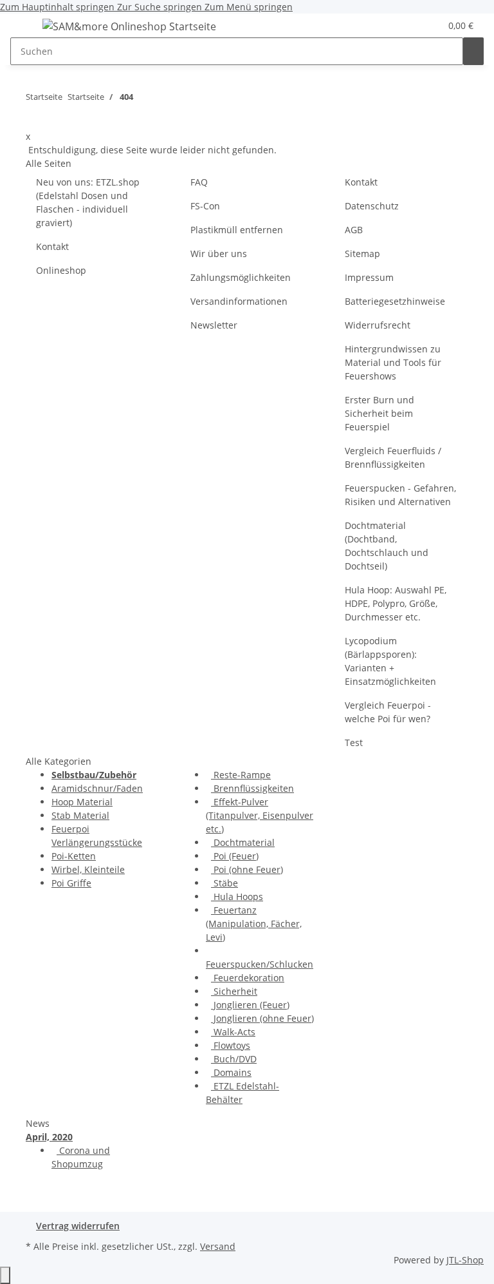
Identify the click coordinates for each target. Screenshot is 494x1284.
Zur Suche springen (161, 7)
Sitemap (362, 253)
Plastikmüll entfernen (236, 230)
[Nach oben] (5, 1275)
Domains (231, 1072)
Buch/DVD (234, 1059)
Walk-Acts (233, 1032)
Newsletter (213, 325)
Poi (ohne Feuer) (247, 869)
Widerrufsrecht (377, 325)
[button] (425, 25)
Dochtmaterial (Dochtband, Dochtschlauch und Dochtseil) (386, 545)
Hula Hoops (237, 896)
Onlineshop (61, 270)
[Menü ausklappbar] (26, 28)
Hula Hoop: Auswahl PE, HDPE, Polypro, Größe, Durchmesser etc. (395, 603)
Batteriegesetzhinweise (395, 301)
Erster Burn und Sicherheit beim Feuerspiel (379, 413)
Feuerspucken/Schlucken (259, 964)
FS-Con (205, 206)
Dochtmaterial (243, 842)
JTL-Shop (465, 1260)
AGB (354, 230)
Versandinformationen (239, 301)
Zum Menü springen (249, 7)
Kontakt (52, 246)
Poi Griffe (71, 883)
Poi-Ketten (73, 856)
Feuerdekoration (247, 978)
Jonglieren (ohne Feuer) (262, 1018)
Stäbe (224, 883)
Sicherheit (234, 991)
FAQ (199, 182)
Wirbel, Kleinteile (88, 869)
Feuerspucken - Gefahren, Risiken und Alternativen (400, 495)
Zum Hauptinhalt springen (58, 7)
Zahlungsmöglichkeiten (240, 277)
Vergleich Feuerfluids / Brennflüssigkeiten (393, 457)
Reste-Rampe (241, 775)
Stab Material (80, 815)
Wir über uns (218, 253)
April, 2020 (49, 1137)
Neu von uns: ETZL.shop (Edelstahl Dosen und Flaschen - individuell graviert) (88, 202)
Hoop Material (82, 802)
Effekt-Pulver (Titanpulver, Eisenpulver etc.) (259, 815)
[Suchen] (473, 51)
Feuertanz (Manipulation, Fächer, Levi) (254, 923)
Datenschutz (372, 206)
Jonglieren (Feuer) (250, 1005)
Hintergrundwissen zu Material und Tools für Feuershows (393, 362)
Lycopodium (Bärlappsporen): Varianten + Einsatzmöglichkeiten (390, 661)
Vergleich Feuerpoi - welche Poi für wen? (388, 712)
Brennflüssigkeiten (252, 788)
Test (354, 742)
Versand (217, 1246)
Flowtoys (230, 1045)
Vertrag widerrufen (78, 1226)
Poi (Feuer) (235, 856)
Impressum (369, 277)
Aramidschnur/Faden (97, 788)
